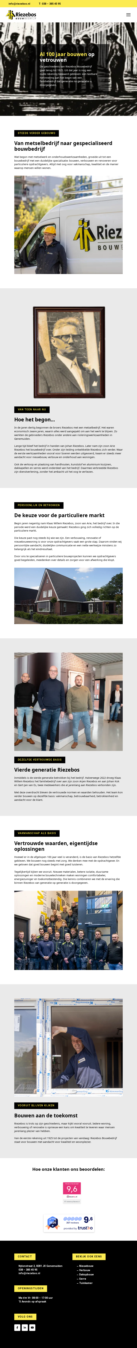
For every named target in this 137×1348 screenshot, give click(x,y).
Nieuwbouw (86, 1266)
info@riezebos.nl (19, 3)
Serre (82, 1278)
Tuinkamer (86, 1283)
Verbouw (84, 1270)
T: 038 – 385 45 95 (50, 3)
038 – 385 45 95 (28, 1269)
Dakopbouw (86, 1274)
